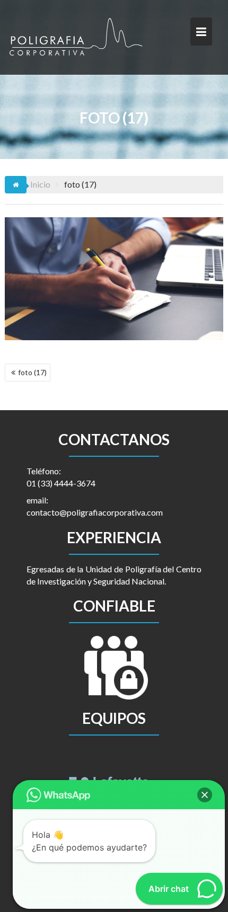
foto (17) (32, 372)
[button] (204, 794)
